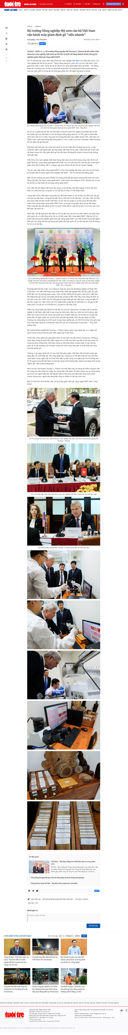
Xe (57, 1003)
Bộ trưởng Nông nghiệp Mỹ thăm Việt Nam (58, 899)
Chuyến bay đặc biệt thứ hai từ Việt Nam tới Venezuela (45, 958)
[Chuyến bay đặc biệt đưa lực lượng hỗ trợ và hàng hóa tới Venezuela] (17, 976)
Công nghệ (52, 1003)
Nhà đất (98, 1003)
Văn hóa (75, 1003)
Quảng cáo (96, 4)
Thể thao (94, 10)
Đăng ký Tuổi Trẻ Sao (113, 4)
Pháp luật (69, 10)
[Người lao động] (30, 4)
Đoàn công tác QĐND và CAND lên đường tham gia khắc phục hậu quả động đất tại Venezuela (45, 989)
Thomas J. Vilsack (81, 899)
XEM (84, 936)
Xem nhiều (16, 1003)
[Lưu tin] (6, 49)
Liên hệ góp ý (106, 1017)
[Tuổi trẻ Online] (15, 1014)
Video (22, 1003)
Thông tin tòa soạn (35, 1019)
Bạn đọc (38, 10)
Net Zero (45, 10)
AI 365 (99, 10)
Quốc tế (26, 10)
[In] (6, 44)
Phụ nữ (104, 10)
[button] (6, 54)
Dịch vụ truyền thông (81, 1017)
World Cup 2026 (112, 10)
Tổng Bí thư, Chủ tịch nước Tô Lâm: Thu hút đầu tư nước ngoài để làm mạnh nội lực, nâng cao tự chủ (16, 961)
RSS (113, 1017)
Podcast (69, 4)
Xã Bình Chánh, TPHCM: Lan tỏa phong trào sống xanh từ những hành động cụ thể (73, 989)
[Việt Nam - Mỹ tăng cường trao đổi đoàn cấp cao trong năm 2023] (39, 866)
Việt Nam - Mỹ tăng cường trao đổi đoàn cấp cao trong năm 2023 (73, 863)
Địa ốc (120, 10)
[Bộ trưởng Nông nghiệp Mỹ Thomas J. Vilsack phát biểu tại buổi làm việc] (63, 521)
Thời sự (20, 10)
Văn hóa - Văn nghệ (79, 10)
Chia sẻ (42, 43)
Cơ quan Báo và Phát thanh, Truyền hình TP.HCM (44, 1021)
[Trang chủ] (11, 10)
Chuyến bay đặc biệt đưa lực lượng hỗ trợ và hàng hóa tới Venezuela (16, 989)
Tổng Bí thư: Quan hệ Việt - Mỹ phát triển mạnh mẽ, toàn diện (54, 883)
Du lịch (61, 1003)
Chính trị (38, 26)
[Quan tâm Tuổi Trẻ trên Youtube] (121, 1010)
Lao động (33, 10)
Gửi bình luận (93, 926)
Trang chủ (3, 1003)
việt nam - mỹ (33, 903)
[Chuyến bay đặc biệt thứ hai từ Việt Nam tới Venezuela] (45, 947)
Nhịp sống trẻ (68, 1003)
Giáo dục (63, 10)
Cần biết (87, 4)
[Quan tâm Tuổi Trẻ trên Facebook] (126, 1010)
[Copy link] (6, 33)
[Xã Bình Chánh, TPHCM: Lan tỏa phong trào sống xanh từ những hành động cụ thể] (74, 976)
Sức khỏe (56, 10)
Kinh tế (50, 10)
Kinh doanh (45, 1003)
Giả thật (110, 1003)
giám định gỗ (76, 63)
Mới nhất (10, 1003)
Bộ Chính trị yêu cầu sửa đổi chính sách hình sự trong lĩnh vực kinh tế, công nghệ (73, 959)
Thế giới (32, 1003)
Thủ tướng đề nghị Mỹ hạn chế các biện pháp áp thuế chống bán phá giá (57, 878)
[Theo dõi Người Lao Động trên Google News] (33, 43)
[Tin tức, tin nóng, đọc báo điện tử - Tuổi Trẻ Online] (14, 4)
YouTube (78, 4)
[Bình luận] (6, 39)
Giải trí (88, 10)
